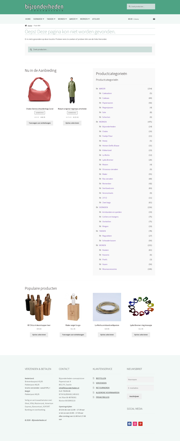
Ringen (105, 226)
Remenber (106, 183)
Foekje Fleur (107, 136)
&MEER (72, 19)
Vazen (104, 264)
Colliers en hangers (110, 216)
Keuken (105, 250)
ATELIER (96, 19)
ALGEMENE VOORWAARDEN (107, 392)
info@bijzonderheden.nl (69, 388)
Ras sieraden (107, 179)
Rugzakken (107, 236)
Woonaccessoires (109, 269)
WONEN (61, 19)
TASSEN (50, 19)
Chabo (105, 131)
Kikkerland (106, 150)
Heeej (104, 141)
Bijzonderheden (109, 126)
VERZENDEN (101, 383)
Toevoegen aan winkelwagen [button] (40, 123)
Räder (104, 174)
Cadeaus (105, 98)
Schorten (106, 117)
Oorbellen (106, 221)
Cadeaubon (107, 93)
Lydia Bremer (107, 160)
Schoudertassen (109, 240)
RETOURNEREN (102, 387)
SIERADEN (37, 19)
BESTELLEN (101, 378)
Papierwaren (107, 103)
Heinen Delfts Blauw (110, 145)
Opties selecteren (72, 123)
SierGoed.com (108, 188)
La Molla (105, 155)
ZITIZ (104, 198)
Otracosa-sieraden (110, 169)
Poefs (104, 259)
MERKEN (84, 19)
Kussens (105, 255)
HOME (28, 19)
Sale (104, 112)
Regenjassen (107, 107)
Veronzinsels (107, 193)
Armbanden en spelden (112, 212)
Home (30, 25)
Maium (105, 164)
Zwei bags (106, 202)
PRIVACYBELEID (102, 397)
